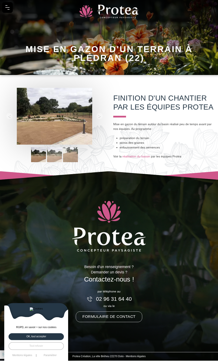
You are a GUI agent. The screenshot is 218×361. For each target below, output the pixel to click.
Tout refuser (36, 345)
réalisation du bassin (136, 156)
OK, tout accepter (36, 336)
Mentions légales (136, 356)
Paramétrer (50, 355)
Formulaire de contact (109, 316)
